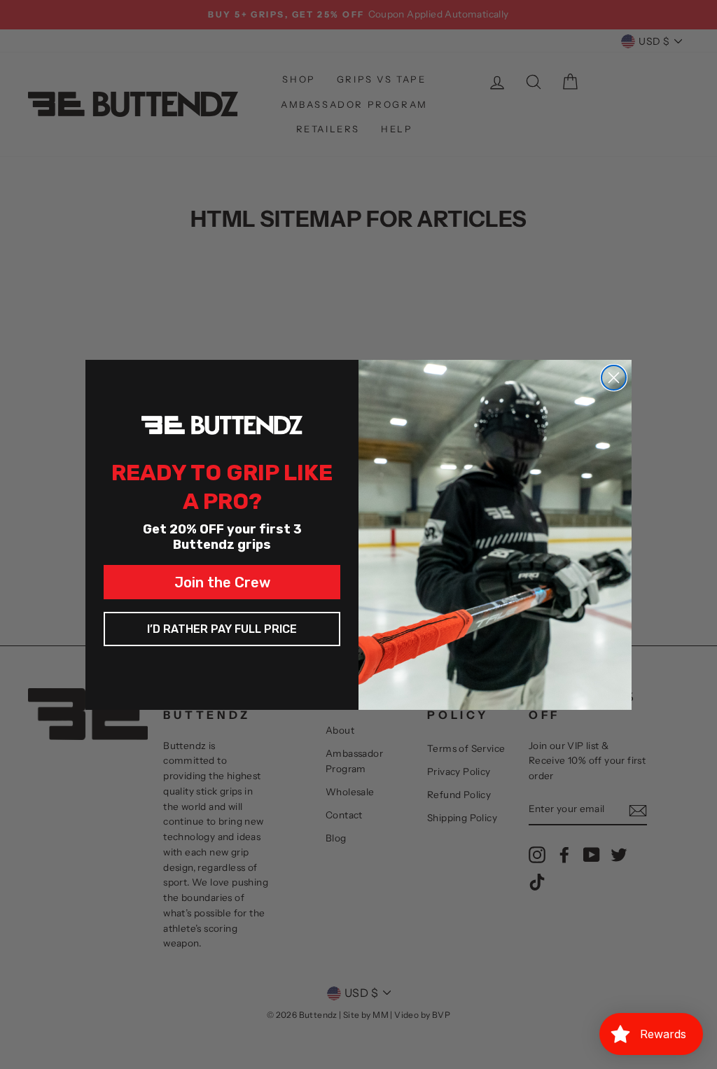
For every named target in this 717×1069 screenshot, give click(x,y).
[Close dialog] (613, 377)
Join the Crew (222, 582)
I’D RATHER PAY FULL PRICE (222, 629)
